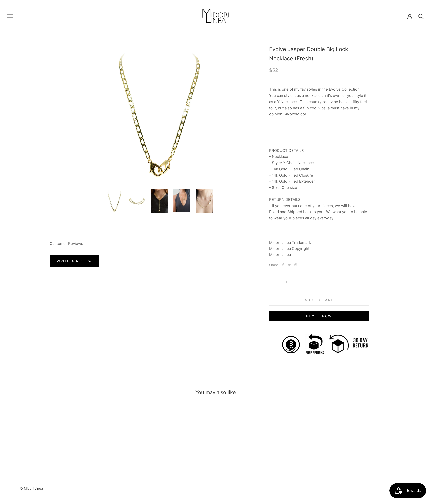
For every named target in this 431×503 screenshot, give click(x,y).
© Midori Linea (31, 488)
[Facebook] (282, 264)
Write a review (74, 261)
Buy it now (319, 316)
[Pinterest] (295, 264)
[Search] (421, 16)
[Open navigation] (10, 16)
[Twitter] (289, 264)
